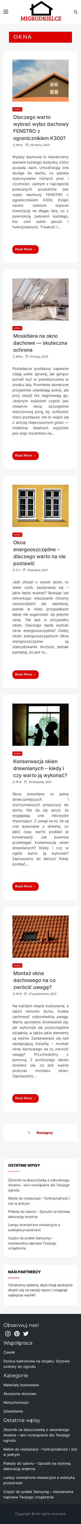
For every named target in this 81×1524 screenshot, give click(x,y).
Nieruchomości (16, 1402)
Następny (44, 1133)
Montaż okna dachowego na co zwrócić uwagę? (34, 980)
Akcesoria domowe (19, 1393)
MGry (19, 145)
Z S (18, 570)
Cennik (9, 1352)
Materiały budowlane (21, 1385)
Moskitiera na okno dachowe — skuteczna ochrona (40, 343)
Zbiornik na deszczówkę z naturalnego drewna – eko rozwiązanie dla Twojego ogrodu (39, 1185)
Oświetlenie (13, 1411)
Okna (17, 109)
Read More (23, 249)
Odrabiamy (16, 1285)
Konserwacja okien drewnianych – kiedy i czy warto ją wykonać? (40, 768)
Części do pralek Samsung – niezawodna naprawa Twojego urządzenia (32, 1243)
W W (19, 782)
